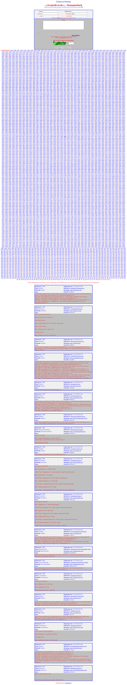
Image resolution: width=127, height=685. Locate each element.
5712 (27, 53)
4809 (37, 90)
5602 (34, 57)
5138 (20, 77)
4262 (61, 112)
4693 (65, 95)
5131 (44, 77)
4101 (120, 118)
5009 (92, 81)
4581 (78, 99)
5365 (106, 66)
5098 (34, 78)
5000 (123, 81)
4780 (13, 92)
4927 (3, 86)
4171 (3, 117)
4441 (65, 105)
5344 (54, 68)
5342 (61, 68)
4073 (92, 120)
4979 (72, 83)
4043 (72, 121)
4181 (92, 115)
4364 (82, 108)
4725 (78, 93)
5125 (65, 77)
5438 (103, 63)
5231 (72, 72)
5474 (103, 62)
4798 (75, 90)
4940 (82, 84)
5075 (113, 78)
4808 (41, 90)
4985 (51, 83)
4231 (44, 114)
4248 (109, 112)
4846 (34, 89)
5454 (47, 63)
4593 (37, 99)
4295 (72, 111)
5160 (68, 75)
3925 (106, 126)
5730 (89, 52)
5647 (3, 56)
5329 (106, 68)
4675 (3, 96)
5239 (44, 72)
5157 (78, 75)
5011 (85, 81)
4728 (68, 93)
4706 (20, 95)
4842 (47, 89)
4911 (58, 86)
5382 (47, 66)
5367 (99, 66)
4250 (103, 112)
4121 (51, 118)
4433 (92, 105)
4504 (96, 102)
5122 (75, 77)
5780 (42, 50)
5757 (121, 50)
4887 (17, 87)
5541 (120, 59)
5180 (123, 74)
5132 (41, 77)
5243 (30, 72)
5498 (20, 62)
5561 (51, 59)
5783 (32, 50)
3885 (120, 127)
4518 (47, 102)
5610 (6, 57)
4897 (106, 86)
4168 (13, 117)
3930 (89, 126)
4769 (51, 92)
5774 (63, 50)
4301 (51, 111)
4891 (3, 87)
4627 (44, 98)
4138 (116, 117)
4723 (85, 93)
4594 (34, 99)
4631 (30, 98)
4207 (3, 115)
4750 (116, 92)
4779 (17, 92)
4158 (47, 117)
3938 (61, 126)
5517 (78, 60)
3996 (109, 123)
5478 (89, 62)
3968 (82, 124)
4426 (116, 105)
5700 (68, 53)
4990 (34, 83)
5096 (41, 78)
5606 (20, 57)
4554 (47, 101)
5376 (68, 66)
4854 (6, 89)
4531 (3, 102)
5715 (17, 53)
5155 (85, 75)
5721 (120, 52)
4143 (99, 117)
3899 (72, 127)
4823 (113, 89)
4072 (96, 120)
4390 (116, 107)
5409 (78, 65)
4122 (47, 118)
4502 (103, 102)
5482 (75, 62)
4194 (47, 115)
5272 (54, 71)
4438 (75, 105)
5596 (54, 57)
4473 (78, 104)
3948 (27, 126)
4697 (51, 95)
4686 (89, 95)
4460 (123, 104)
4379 (30, 108)
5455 (44, 63)
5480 (82, 62)
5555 (72, 59)
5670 (47, 54)
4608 (109, 98)
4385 (10, 108)
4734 (47, 93)
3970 (75, 124)
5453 (51, 63)
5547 (99, 59)
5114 (103, 77)
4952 (41, 84)
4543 (85, 101)
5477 (92, 62)
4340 (41, 109)
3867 (58, 129)
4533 (120, 101)
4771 (44, 92)
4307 (30, 111)
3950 (20, 126)
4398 (89, 107)
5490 (47, 62)
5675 (30, 54)
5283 (17, 71)
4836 (68, 89)
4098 (6, 120)
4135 (3, 118)
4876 (54, 87)
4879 (44, 87)
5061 (37, 80)
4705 (23, 95)
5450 (61, 63)
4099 (3, 120)
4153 (65, 117)
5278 (34, 71)
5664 (68, 54)
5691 (99, 53)
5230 (75, 72)
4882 (34, 87)
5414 (61, 65)
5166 (47, 75)
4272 (27, 112)
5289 (120, 69)
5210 (20, 74)
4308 (27, 111)
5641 (23, 56)
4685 (92, 95)
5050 (75, 80)
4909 (65, 86)
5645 (10, 56)
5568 (27, 59)
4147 (85, 117)
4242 (6, 114)
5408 (82, 65)
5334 (89, 68)
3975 (58, 124)
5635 (44, 56)
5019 (58, 81)
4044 (68, 121)
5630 (61, 56)
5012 (82, 81)
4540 (96, 101)
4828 (96, 89)
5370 (89, 66)
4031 (113, 121)
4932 (109, 84)
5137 (23, 77)
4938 (89, 84)
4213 (106, 114)
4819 (3, 90)
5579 (113, 57)
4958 (20, 84)
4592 (41, 99)
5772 (70, 50)
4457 (10, 105)
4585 (65, 99)
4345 (23, 109)
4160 (41, 117)
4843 (44, 89)
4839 (58, 89)
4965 (120, 83)
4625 (51, 98)
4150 (75, 117)
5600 (41, 57)
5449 (65, 63)
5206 (34, 74)
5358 (6, 68)
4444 (54, 105)
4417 (23, 107)
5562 (47, 59)
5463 (17, 63)
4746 (6, 93)
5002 (116, 81)
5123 (72, 77)
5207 (30, 74)
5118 (89, 77)
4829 (92, 89)
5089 (65, 78)
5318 (20, 69)
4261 (65, 112)
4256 (82, 112)
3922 (116, 126)
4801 (65, 90)
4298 (61, 111)
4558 (34, 101)
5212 (13, 74)
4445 (51, 105)
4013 (51, 123)
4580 (82, 99)
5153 (92, 75)
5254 (116, 71)
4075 (85, 120)
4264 (54, 112)
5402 (103, 65)
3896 (82, 127)
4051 (44, 121)
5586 (89, 57)
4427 (113, 105)
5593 (65, 57)
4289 (92, 111)
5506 (116, 60)
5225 (92, 72)
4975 (85, 83)
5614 (116, 56)
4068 (109, 120)
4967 (113, 83)
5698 (75, 53)
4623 (58, 98)
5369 (92, 66)
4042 (75, 121)
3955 (3, 126)
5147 (113, 75)
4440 (68, 105)
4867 (85, 87)
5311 (44, 69)
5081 (92, 78)
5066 (20, 80)
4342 (34, 109)
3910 (34, 127)
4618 (75, 98)
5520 (68, 60)
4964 (123, 83)
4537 (106, 101)
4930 (116, 84)
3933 (78, 126)
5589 (78, 57)
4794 (89, 90)
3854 (103, 129)
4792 (96, 90)
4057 (23, 121)
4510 (75, 102)
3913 (23, 127)
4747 (3, 93)
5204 (41, 74)
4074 (89, 120)
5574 (6, 59)
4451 (30, 105)
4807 (44, 90)
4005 (78, 123)
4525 (23, 102)
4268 (41, 112)
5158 (75, 75)
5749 (24, 52)
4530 (6, 102)
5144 (123, 75)
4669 (23, 96)
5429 (10, 65)
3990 (6, 124)
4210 (116, 114)
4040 (82, 121)
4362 (89, 108)
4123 (44, 118)
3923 (113, 126)
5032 (13, 81)
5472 (109, 62)
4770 (47, 92)
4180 (96, 115)
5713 (23, 53)
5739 (58, 52)
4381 (23, 108)
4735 (44, 93)
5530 (34, 60)
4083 (58, 120)
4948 (54, 84)
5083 (85, 78)
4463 (113, 104)
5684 (123, 53)
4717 (106, 93)
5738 (62, 52)
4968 (109, 83)
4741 (23, 93)
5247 (17, 72)
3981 (37, 124)
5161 (65, 75)
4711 (3, 95)
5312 (41, 69)
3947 (30, 126)
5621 (92, 56)
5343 (58, 68)
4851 (17, 89)
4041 (78, 121)
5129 (51, 77)
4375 (44, 108)
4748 (123, 92)
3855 (99, 129)
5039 (113, 80)
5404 (96, 65)
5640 (27, 56)
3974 (61, 124)
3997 (106, 123)
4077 (78, 120)
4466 (103, 104)
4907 (72, 86)
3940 (54, 126)
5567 (30, 59)
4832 (82, 89)
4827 (99, 89)
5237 (51, 72)
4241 (10, 114)
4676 (123, 95)
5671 (44, 54)
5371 (85, 66)
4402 (75, 107)
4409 (51, 107)
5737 (65, 52)
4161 (37, 117)
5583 (99, 57)
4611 (99, 98)
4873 (65, 87)
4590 (47, 99)
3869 (51, 129)
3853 (106, 129)
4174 (116, 115)
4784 (123, 90)
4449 (37, 105)
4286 (103, 111)
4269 (37, 112)
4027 (3, 123)
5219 (113, 72)
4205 (10, 115)
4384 (13, 108)
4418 (20, 107)
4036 (96, 121)
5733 (79, 52)
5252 (123, 71)
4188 (68, 115)
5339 (72, 68)
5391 (17, 66)
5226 (89, 72)
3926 (103, 126)
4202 (20, 115)
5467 (3, 63)
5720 (123, 52)
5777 (52, 50)
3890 (103, 127)
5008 (96, 81)
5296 (96, 69)
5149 (106, 75)
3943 (44, 126)
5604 (27, 57)
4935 (99, 84)
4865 (92, 87)
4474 (75, 104)
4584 (68, 99)
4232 (41, 114)
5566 (34, 59)
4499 (113, 102)
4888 (13, 87)
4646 (103, 96)
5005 (106, 81)
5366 (103, 66)
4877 (51, 87)
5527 (44, 60)
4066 (116, 120)
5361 (120, 66)
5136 (27, 77)
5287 (3, 71)
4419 (17, 107)
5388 (27, 66)
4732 (54, 93)
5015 (72, 81)
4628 (41, 98)
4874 (61, 87)
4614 (89, 98)
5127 (58, 77)
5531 (30, 60)
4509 (78, 102)
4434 (89, 105)
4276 (13, 112)
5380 (54, 66)
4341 (37, 109)
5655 (99, 54)
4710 (6, 95)
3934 (75, 126)
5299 (85, 69)
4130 (20, 118)
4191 (58, 115)
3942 (47, 126)
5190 (89, 74)
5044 (96, 80)
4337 (51, 109)
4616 (82, 98)
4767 (58, 92)
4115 (72, 118)
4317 (120, 109)
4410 (47, 107)
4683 (99, 95)
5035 (3, 81)
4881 (37, 87)
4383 (17, 108)
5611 (3, 57)
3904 (54, 127)
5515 (85, 60)
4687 (85, 95)
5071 (3, 80)
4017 (37, 123)
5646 (6, 56)
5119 (85, 77)
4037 (92, 121)
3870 (47, 129)
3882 (6, 129)
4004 (82, 123)
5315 (30, 69)
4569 (120, 99)
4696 (54, 95)
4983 (58, 83)
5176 (13, 75)
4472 (82, 104)
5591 (72, 57)
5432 (123, 63)
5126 (61, 77)
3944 (41, 126)
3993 (120, 123)
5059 (44, 80)
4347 (17, 109)
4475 (72, 104)
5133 (37, 77)
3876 (27, 129)
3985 (23, 124)
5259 (99, 71)
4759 (85, 92)
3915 (17, 127)
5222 (103, 72)
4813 (23, 90)
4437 (78, 105)
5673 (37, 54)
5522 (61, 60)
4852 (13, 89)
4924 (13, 86)
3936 (68, 126)
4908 (68, 86)
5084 (82, 78)
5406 (89, 65)
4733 (51, 93)
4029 (120, 121)
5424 (27, 65)
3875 (30, 129)
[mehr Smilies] (75, 35)
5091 (58, 78)
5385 (37, 66)
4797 (78, 90)
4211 (113, 114)
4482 (47, 104)
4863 (99, 87)
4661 (51, 96)
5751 (17, 52)
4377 (37, 108)
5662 (75, 54)
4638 (6, 98)
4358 (103, 108)
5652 (109, 54)
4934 (103, 84)
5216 (123, 72)
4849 (23, 89)
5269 (65, 71)
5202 (47, 74)
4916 (41, 86)
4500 (109, 102)
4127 (30, 118)
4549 (65, 101)
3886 (116, 127)
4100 (123, 118)
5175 (17, 75)
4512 (68, 102)
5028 (27, 81)
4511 (72, 102)
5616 (109, 56)
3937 (65, 126)
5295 (99, 69)
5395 (3, 66)
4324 (96, 109)
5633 (51, 56)
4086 (47, 120)
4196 (41, 115)
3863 (72, 129)
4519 (44, 102)
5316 (27, 69)
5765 (94, 50)
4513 (65, 102)
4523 (30, 102)
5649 (120, 54)
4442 (61, 105)
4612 (96, 98)
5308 (54, 69)
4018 (34, 123)
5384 (41, 66)
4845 (37, 89)
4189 (65, 115)
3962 (103, 124)
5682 (6, 54)
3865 (65, 129)
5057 (51, 80)
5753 (10, 52)
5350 (34, 68)
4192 (54, 115)
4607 (113, 98)
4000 (96, 123)
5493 (37, 62)
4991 (30, 83)
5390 (20, 66)
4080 (68, 120)
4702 (34, 95)
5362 (116, 66)
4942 (75, 84)
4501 (106, 102)
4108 (96, 118)
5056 (54, 80)
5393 (10, 66)
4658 (61, 96)
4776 (27, 92)
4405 (65, 107)
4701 (37, 95)
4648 (96, 96)
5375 (72, 66)
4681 (106, 95)
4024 (13, 123)
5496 (27, 62)
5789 (11, 50)
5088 (68, 78)
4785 (120, 90)
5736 (68, 52)
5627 (72, 56)
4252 (96, 112)
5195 (72, 74)
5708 (41, 53)
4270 (34, 112)
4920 (27, 86)
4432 (96, 105)
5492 (41, 62)
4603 (3, 99)
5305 (65, 69)
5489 (51, 62)
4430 (103, 105)
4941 (78, 84)
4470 (89, 104)
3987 (17, 124)
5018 (61, 81)
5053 (65, 80)
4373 (51, 108)
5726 (103, 52)
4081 (65, 120)
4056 (27, 121)
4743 (17, 93)
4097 (10, 120)
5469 (120, 62)
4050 (47, 121)
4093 (23, 120)
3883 (3, 129)
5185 (106, 74)
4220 (82, 114)
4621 (65, 98)
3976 (54, 124)
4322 (103, 109)
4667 (30, 96)
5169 (37, 75)
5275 (44, 71)
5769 (80, 50)
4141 (106, 117)
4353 (120, 108)
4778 (20, 92)
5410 (75, 65)
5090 (61, 78)
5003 (113, 81)
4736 (41, 93)
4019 (30, 123)
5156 (82, 75)
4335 (58, 109)
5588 (82, 57)
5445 (78, 63)
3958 (116, 124)
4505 (92, 102)
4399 (85, 107)
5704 (54, 53)
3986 (20, 124)
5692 (96, 53)
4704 (27, 95)
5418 (47, 65)
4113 (78, 118)
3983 (30, 124)
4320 (109, 109)
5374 (75, 66)
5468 (123, 62)
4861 (106, 87)
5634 (47, 56)
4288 (96, 111)
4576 (96, 99)
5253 (120, 71)
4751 (113, 92)
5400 (109, 65)
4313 (10, 111)
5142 (6, 77)
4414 (34, 107)
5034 (6, 81)
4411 (44, 107)
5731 (86, 52)
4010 (61, 123)
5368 (96, 66)
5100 (27, 78)
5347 (44, 68)
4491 (17, 104)
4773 (37, 92)
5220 (109, 72)
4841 (51, 89)
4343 (30, 109)
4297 (65, 111)
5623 (85, 56)
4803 (58, 90)
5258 (103, 71)
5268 (68, 71)
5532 (27, 60)
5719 (3, 53)
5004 (109, 81)
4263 (58, 112)
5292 (109, 69)
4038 (89, 121)
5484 (68, 62)
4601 (10, 99)
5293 (106, 69)
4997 (10, 83)
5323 (3, 69)
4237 (23, 114)
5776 (56, 50)
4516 (54, 102)
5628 (68, 56)
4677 (120, 95)
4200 (27, 115)
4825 (106, 89)
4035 (99, 121)
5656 (96, 54)
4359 (99, 108)
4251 (99, 112)
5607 (17, 57)
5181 (120, 74)
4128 (27, 118)
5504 (123, 60)
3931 (85, 126)
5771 (73, 50)
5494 (34, 62)
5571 (17, 59)
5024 (41, 81)
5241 (37, 72)
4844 (41, 89)
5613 (120, 56)
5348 (41, 68)
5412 (68, 65)
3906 (47, 127)
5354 (20, 68)
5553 (78, 59)
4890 (6, 87)
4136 (123, 117)
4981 (65, 83)
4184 (82, 115)
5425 (23, 65)
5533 (23, 60)
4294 (75, 111)
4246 (116, 112)
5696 (82, 53)
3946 (34, 126)
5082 (89, 78)
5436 (109, 63)
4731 (58, 93)
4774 (34, 92)
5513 (92, 60)
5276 (41, 71)
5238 (47, 72)
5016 (68, 81)
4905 (78, 86)
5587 (85, 57)
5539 (3, 60)
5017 (65, 81)
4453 (23, 105)
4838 (61, 89)
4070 (103, 120)
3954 (6, 126)
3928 (96, 126)
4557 (37, 101)
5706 (47, 53)
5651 (113, 54)
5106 (6, 78)
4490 (20, 104)
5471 (113, 62)
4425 (120, 105)
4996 (13, 83)
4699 (44, 95)
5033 (10, 81)
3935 (72, 126)
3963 (99, 124)
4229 (51, 114)
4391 (113, 107)
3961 (106, 124)
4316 (123, 109)
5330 (103, 68)
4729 (65, 93)
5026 (34, 81)
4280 (123, 111)
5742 (48, 52)
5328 (109, 68)
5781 (39, 50)
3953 (10, 126)
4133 (10, 118)
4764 (68, 92)
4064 (123, 120)
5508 (109, 60)
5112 (109, 77)
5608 (13, 57)
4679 (113, 95)
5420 (41, 65)
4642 (116, 96)
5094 (47, 78)
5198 (61, 74)
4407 (58, 107)
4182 (89, 115)
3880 (13, 129)
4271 (30, 112)
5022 (47, 81)
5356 (13, 68)
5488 (54, 62)
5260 (96, 71)
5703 (58, 53)
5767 (87, 50)
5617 (106, 56)
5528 (41, 60)
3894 (89, 127)
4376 (41, 108)
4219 (85, 114)
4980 (68, 83)
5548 (96, 59)
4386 (6, 108)
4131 (17, 118)
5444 (82, 63)
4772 (41, 92)
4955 (30, 84)
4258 (75, 112)
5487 (58, 62)
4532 (123, 101)
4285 (106, 111)
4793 (92, 90)
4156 (54, 117)
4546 (75, 101)
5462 (20, 63)
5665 (65, 54)
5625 (78, 56)
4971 (99, 83)
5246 (20, 72)
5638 (34, 56)
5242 (34, 72)
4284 (109, 111)
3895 (85, 127)
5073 (120, 78)
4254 (89, 112)
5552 (82, 59)
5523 (58, 60)
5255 (113, 71)
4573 (106, 99)
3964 (96, 124)
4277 (10, 112)
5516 (82, 60)
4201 (23, 115)
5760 (111, 50)
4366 (75, 108)
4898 (103, 86)
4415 (30, 107)
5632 (54, 56)
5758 (118, 50)
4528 (13, 102)
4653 (78, 96)
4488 (27, 104)
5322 (6, 69)
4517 (51, 102)
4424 (123, 105)
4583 (72, 99)
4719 (99, 93)
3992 (123, 123)
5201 (51, 74)
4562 (20, 101)
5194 (75, 74)
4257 (78, 112)
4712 (123, 93)
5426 (20, 65)
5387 (30, 66)
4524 (27, 102)
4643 (113, 96)
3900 (68, 127)
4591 (44, 99)
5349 (37, 68)
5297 (92, 69)
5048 (82, 80)
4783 (3, 92)
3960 (109, 124)
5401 (106, 65)
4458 (6, 105)
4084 (54, 120)
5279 (30, 71)
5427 (17, 65)
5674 (34, 54)
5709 (37, 53)
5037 (120, 80)
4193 (51, 115)
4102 (116, 118)
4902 (89, 86)
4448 (41, 105)
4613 (92, 98)
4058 (20, 121)
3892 (96, 127)
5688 (109, 53)
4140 (109, 117)
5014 (75, 81)
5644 (13, 56)
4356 (109, 108)
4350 (6, 109)
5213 (10, 74)
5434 (116, 63)
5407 (85, 65)
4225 (65, 114)
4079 (72, 120)
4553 (51, 101)
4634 (20, 98)
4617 (78, 98)
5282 (20, 71)
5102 (20, 78)
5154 (89, 75)
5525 (51, 60)
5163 (58, 75)
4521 (37, 102)
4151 (72, 117)
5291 (113, 69)
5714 (20, 53)
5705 (51, 53)
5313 (37, 69)
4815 (17, 90)
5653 (106, 54)
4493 (10, 104)
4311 (17, 111)
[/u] (66, 37)
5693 (92, 53)
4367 (72, 108)
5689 (106, 53)
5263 (85, 71)
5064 (27, 80)
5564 (41, 59)
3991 (3, 124)
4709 (10, 95)
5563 (44, 59)
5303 (72, 69)
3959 (113, 124)
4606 (116, 98)
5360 (123, 66)
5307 (58, 69)
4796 (82, 90)
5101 (23, 78)
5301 (78, 69)
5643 (17, 56)
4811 (30, 90)
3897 (78, 127)
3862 (75, 129)
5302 (75, 69)
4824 (109, 89)
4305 (37, 111)
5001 (120, 81)
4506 (89, 102)
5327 (113, 68)
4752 (109, 92)
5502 (6, 62)
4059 (17, 121)
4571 (113, 99)
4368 (68, 108)
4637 (10, 98)
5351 (30, 68)
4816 (13, 90)
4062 (6, 121)
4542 (89, 101)
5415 (58, 65)
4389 (120, 107)
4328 (82, 109)
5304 (68, 69)
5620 (96, 56)
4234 (34, 114)
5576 (123, 57)
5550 (89, 59)
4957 (23, 84)
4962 (6, 84)
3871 (44, 129)
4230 (47, 114)
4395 (99, 107)
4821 (120, 89)
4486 (34, 104)
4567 (3, 101)
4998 (6, 83)
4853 (10, 89)
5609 (10, 57)
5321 (10, 69)
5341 (65, 68)
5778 (49, 50)
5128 (54, 77)
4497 (120, 102)
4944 (68, 84)
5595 (58, 57)
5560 (54, 59)
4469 (92, 104)
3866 (61, 129)
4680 (109, 95)
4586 (61, 99)
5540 (123, 59)
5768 (83, 50)
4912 (54, 86)
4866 (89, 87)
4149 (78, 117)
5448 (68, 63)
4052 (41, 121)
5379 (58, 66)
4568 (123, 99)
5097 (37, 78)
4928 (123, 84)
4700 (41, 95)
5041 (106, 80)
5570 (20, 59)
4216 (96, 114)
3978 (47, 124)
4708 (13, 95)
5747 (31, 52)
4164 (27, 117)
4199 (30, 115)
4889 (10, 87)
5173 (23, 75)
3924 (109, 126)
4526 (20, 102)
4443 (58, 105)
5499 (17, 62)
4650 (89, 96)
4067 (113, 120)
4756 (96, 92)
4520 (41, 102)
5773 (66, 50)
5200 (54, 74)
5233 (65, 72)
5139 (17, 77)
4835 (72, 89)
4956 (27, 84)
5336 (82, 68)
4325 (92, 109)
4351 (3, 109)
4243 (3, 114)
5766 (90, 50)
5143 (3, 77)
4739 (30, 93)
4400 (82, 107)
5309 (51, 69)
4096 (13, 120)
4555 (44, 101)
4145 (92, 117)
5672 (41, 54)
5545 (106, 59)
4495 (3, 104)
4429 (106, 105)
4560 (27, 101)
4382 (20, 108)
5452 (54, 63)
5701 (65, 53)
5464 (13, 63)
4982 (61, 83)
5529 (37, 60)
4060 (13, 121)
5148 (109, 75)
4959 (17, 84)
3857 (92, 129)
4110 (89, 118)
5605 (23, 57)
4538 (103, 101)
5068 (13, 80)
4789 (106, 90)
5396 (123, 65)
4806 (47, 90)
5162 (61, 75)
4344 (27, 109)
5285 (10, 71)
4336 (54, 109)
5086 (75, 78)
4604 (123, 98)
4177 (106, 115)
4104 (109, 118)
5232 (68, 72)
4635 (17, 98)
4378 (34, 108)
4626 (47, 98)
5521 (65, 60)
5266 (75, 71)
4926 (6, 86)
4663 (44, 96)
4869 (78, 87)
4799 (72, 90)
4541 (92, 101)
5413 (65, 65)
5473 (106, 62)
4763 (72, 92)
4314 (6, 111)
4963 (3, 84)
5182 (116, 74)
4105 (106, 118)
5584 (96, 57)
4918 (34, 86)
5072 (123, 78)
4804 (54, 90)
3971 (72, 124)
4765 (65, 92)
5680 (13, 54)
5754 (6, 52)
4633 (23, 98)
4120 (54, 118)
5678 (20, 54)
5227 (85, 72)
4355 (113, 108)
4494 (6, 104)
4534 (116, 101)
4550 (61, 101)
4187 (72, 115)
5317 (23, 69)
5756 (125, 50)
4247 (113, 112)
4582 (75, 99)
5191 (85, 74)
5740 (55, 52)
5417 (51, 65)
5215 (3, 74)
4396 (96, 107)
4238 (20, 114)
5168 (41, 75)
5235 (58, 72)
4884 (27, 87)
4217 (92, 114)
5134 (34, 77)
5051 (72, 80)
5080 (96, 78)
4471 (85, 104)
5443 (85, 63)
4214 (103, 114)
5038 (116, 80)
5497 (23, 62)
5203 (44, 74)
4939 (85, 84)
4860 (109, 87)
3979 (44, 124)
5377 (65, 66)
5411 (72, 65)
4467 (99, 104)
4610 (103, 98)
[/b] (58, 37)
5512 (96, 60)
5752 (13, 52)
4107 (99, 118)
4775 (30, 92)
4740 (27, 93)
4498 (116, 102)
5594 (61, 57)
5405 (92, 65)
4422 (6, 107)
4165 (23, 117)
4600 (13, 99)
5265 (78, 71)
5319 (17, 69)
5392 (13, 66)
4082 (61, 120)
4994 (20, 83)
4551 (58, 101)
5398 (116, 65)
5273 (51, 71)
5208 (27, 74)
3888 (109, 127)
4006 (75, 123)
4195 (44, 115)
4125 (37, 118)
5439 (99, 63)
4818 (6, 90)
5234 (61, 72)
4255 (85, 112)
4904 (82, 86)
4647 (99, 96)
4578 (89, 99)
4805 (51, 90)
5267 (72, 71)
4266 (47, 112)
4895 (113, 86)
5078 (103, 78)
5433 (120, 63)
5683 (3, 54)
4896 (109, 86)
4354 (116, 108)
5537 (10, 60)
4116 (68, 118)
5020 (54, 81)
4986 (47, 83)
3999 (99, 123)
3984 (27, 124)
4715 (113, 93)
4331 (72, 109)
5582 (103, 57)
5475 (99, 62)
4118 (61, 118)
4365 (78, 108)
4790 (103, 90)
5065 (23, 80)
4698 (47, 95)
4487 (30, 104)
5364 (109, 66)
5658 (89, 54)
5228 (82, 72)
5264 (82, 71)
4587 (58, 99)
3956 (123, 124)
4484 (41, 104)
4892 (123, 86)
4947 (58, 84)
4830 (89, 89)
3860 (82, 129)
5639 (30, 56)
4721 (92, 93)
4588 (54, 99)
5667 (58, 54)
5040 (109, 80)
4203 (17, 115)
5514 (89, 60)
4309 (23, 111)
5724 (110, 52)
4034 (103, 121)
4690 (75, 95)
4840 (54, 89)
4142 (103, 117)
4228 (54, 114)
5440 (96, 63)
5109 (120, 77)
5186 (103, 74)
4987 (44, 83)
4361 (92, 108)
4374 (47, 108)
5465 (10, 63)
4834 (75, 89)
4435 (85, 105)
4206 (6, 115)
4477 (65, 104)
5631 (58, 56)
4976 (82, 83)
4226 (61, 114)
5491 (44, 62)
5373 (78, 66)
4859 (113, 87)
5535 (17, 60)
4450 (34, 105)
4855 (3, 89)
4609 (106, 98)
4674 (6, 96)
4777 (23, 92)
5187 (99, 74)
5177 (10, 75)
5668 (54, 54)
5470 (116, 62)
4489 (23, 104)
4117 (65, 118)
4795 (85, 90)
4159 (44, 117)
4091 (30, 120)
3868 (54, 129)
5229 (78, 72)
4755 (99, 92)
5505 (120, 60)
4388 (123, 107)
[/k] (71, 37)
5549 (92, 59)
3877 (23, 129)
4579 (85, 99)
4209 (120, 114)
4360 (96, 108)
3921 (120, 126)
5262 (89, 71)
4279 (3, 112)
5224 (96, 72)
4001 (92, 123)
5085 (78, 78)
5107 (3, 78)
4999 (3, 83)
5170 (34, 75)
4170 (6, 117)
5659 (85, 54)
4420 (13, 107)
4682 (103, 95)
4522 (34, 102)
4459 (3, 105)
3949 (23, 126)
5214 (6, 74)
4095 (17, 120)
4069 (106, 120)
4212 (109, 114)
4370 (61, 108)
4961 (10, 84)
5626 (75, 56)
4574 (103, 99)
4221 (78, 114)
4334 (61, 109)
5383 (44, 66)
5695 (85, 53)
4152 (68, 117)
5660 (82, 54)
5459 (30, 63)
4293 (78, 111)
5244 (27, 72)
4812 (27, 90)
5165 (51, 75)
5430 (6, 65)
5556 (68, 59)
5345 (51, 68)
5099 (30, 78)
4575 (99, 99)
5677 (23, 54)
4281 (120, 111)
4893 (120, 86)
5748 (27, 52)
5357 (10, 68)
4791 (99, 90)
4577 (92, 99)
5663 (72, 54)
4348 (13, 109)
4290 (89, 111)
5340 (68, 68)
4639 (3, 98)
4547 (72, 101)
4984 (54, 83)
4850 (20, 89)
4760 (82, 92)
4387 (3, 108)
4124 (41, 118)
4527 (17, 102)
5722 (117, 52)
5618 (103, 56)
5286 (6, 71)
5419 (44, 65)
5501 (10, 62)
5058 (47, 80)
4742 (20, 93)
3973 (65, 124)
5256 (109, 71)
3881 (10, 129)
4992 (27, 83)
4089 (37, 120)
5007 (99, 81)
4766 (61, 92)
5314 (34, 69)
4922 (20, 86)
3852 (109, 129)
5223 (99, 72)
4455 (17, 105)
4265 (51, 112)
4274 (20, 112)
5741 (51, 52)
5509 (106, 60)
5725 (106, 52)
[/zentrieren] (74, 36)
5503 (3, 62)
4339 (44, 109)
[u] (60, 37)
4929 (120, 84)
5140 (13, 77)
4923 (17, 86)
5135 (30, 77)
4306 (34, 111)
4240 (13, 114)
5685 (120, 53)
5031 (17, 81)
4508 (82, 102)
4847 (30, 89)
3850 (116, 129)
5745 (37, 52)
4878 (47, 87)
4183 (85, 115)
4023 (17, 123)
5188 (96, 74)
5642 (20, 56)
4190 (61, 115)
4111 (85, 118)
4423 (3, 107)
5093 (51, 78)
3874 (34, 129)
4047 (58, 121)
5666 (61, 54)
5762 (104, 50)
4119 (58, 118)
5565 (37, 59)
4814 (20, 90)
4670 (20, 96)
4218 (89, 114)
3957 (120, 124)
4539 (99, 101)
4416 (27, 107)
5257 (106, 71)
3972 (68, 124)
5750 (20, 52)
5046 (89, 80)
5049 (78, 80)
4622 (61, 98)
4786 (116, 90)
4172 (123, 115)
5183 (113, 74)
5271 (58, 71)
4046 (61, 121)
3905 (51, 127)
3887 (113, 127)
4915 (44, 86)
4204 (13, 115)
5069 (10, 80)
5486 (61, 62)
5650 (116, 54)
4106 (103, 118)
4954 (34, 84)
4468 (96, 104)
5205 (37, 74)
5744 (41, 52)
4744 (13, 93)
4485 (37, 104)
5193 (78, 74)
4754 (103, 92)
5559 (58, 59)
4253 (92, 112)
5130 (47, 77)
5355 (17, 68)
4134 (6, 118)
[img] (52, 36)
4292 (82, 111)
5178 (6, 75)
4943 (72, 84)
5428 (13, 65)
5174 (20, 75)
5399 (113, 65)
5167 (44, 75)
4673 (10, 96)
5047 (85, 80)
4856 (123, 87)
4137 (120, 117)
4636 (13, 98)
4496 (123, 102)
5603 (30, 57)
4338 (47, 109)
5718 (6, 53)
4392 (109, 107)
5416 (54, 65)
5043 (99, 80)
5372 (82, 66)
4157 (51, 117)
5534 (20, 60)
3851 (113, 129)
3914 (20, 127)
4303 (44, 111)
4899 (99, 86)
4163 (30, 117)
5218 (116, 72)
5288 (123, 69)
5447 (72, 63)
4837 (65, 89)
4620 (68, 98)
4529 (10, 102)
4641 (120, 96)
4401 (78, 107)
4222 (75, 114)
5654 (103, 54)
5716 (13, 53)
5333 (92, 68)
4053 (37, 121)
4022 (20, 123)
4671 (17, 96)
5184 (109, 74)
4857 (120, 87)
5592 (68, 57)
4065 (120, 120)
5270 (61, 71)
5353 (23, 68)
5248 (13, 72)
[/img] (60, 36)
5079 (99, 78)
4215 (99, 114)
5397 (120, 65)
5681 (10, 54)
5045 (92, 80)
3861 (78, 129)
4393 (106, 107)
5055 (58, 80)
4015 (44, 123)
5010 (89, 81)
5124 (68, 77)
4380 (27, 108)
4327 (85, 109)
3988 (13, 124)
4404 (68, 107)
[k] (68, 37)
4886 (20, 87)
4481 (51, 104)
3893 (92, 127)
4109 (92, 118)
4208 (123, 114)
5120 (82, 77)
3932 (82, 126)
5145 (120, 75)
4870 (75, 87)
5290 (116, 69)
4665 (37, 96)
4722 (89, 93)
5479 (85, 62)
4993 (23, 83)
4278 (6, 112)
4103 (113, 118)
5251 (3, 72)
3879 (17, 129)
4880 (41, 87)
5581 (106, 57)
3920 (123, 126)
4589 (51, 99)
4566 (6, 101)
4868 (82, 87)
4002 (89, 123)
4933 (106, 84)
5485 (65, 62)
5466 (6, 63)
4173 (120, 115)
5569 (23, 59)
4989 (37, 83)
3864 (68, 129)
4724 (82, 93)
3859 (85, 129)
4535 (113, 101)
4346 (20, 109)
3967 (85, 124)
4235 (30, 114)
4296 (68, 111)
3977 (51, 124)
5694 (89, 53)
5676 (27, 54)
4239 (17, 114)
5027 (30, 81)
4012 (54, 123)
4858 (116, 87)
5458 (34, 63)
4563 (17, 101)
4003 (85, 123)
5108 (123, 77)
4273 (23, 112)
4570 (116, 99)
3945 (37, 126)
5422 (34, 65)
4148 (82, 117)
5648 (123, 54)
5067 (17, 80)
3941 (51, 126)
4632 (27, 98)
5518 (75, 60)
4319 (113, 109)
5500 (13, 62)
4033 (106, 121)
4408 (54, 107)
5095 (44, 78)
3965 (92, 124)
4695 (58, 95)
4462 (116, 104)
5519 (72, 60)
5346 (47, 68)
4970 (103, 83)
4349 (10, 109)
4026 (6, 123)
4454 (20, 105)
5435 (113, 63)
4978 (75, 83)
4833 (78, 89)
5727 (99, 52)
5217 (120, 72)
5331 (99, 68)
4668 (27, 96)
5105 (10, 78)
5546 (103, 59)
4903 (85, 86)
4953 (37, 84)
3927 (99, 126)
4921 (23, 86)
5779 (45, 50)
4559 (30, 101)
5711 (30, 53)
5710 (34, 53)
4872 (68, 87)
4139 (113, 117)
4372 (54, 108)
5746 (34, 52)
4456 (13, 105)
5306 (61, 69)
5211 (17, 74)
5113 (106, 77)
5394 (6, 66)
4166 (20, 117)
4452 (27, 105)
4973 (92, 83)
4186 (75, 115)
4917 (37, 86)
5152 (96, 75)
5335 (85, 68)
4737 (37, 93)
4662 (47, 96)
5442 (89, 63)
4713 (120, 93)
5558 (61, 59)
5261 (92, 71)
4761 (78, 92)
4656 (68, 96)
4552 (54, 101)
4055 (30, 121)
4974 (89, 83)
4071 (99, 120)
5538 (6, 60)
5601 (37, 57)
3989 (10, 124)
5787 (18, 50)
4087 (44, 120)
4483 (44, 104)
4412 (41, 107)
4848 (27, 89)
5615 (113, 56)
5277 (37, 71)
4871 (72, 87)
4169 (10, 117)
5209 (23, 74)
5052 (68, 80)
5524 (54, 60)
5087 (72, 78)
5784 (28, 50)
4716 (109, 93)
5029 (23, 81)
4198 (34, 115)
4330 (75, 109)
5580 (109, 57)
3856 (96, 129)
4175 (113, 115)
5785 (25, 50)
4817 (10, 90)
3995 (113, 123)
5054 (61, 80)
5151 (99, 75)
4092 (27, 120)
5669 (51, 54)
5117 (92, 77)
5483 (72, 62)
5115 (99, 77)
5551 (85, 59)
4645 (106, 96)
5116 (96, 77)
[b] (55, 37)
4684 (96, 95)
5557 (65, 59)
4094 (20, 120)
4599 (17, 99)
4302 (47, 111)
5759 (114, 50)
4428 (109, 105)
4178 (103, 115)
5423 (30, 65)
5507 (113, 60)
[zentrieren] (64, 36)
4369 (65, 108)
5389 (23, 66)
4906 (75, 86)
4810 (34, 90)
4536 (109, 101)
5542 (116, 59)
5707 (44, 53)
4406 (61, 107)
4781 (10, 92)
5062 (34, 80)
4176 (109, 115)
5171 (30, 75)
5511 (99, 60)
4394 (103, 107)
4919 (30, 86)
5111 (113, 77)
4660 (54, 96)
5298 (89, 69)
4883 (30, 87)
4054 (34, 121)
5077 (106, 78)
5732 (82, 52)
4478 (61, 104)
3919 (3, 127)
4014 (47, 123)
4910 (61, 86)
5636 (41, 56)
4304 (41, 111)
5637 (37, 56)
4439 (72, 105)
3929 (92, 126)
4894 (116, 86)
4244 (123, 112)
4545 (78, 101)
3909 (37, 127)
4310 (20, 111)
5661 (78, 54)
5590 (75, 57)
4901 (92, 86)
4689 (78, 95)
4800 (68, 90)
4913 (51, 86)
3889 (106, 127)
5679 (17, 54)
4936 (96, 84)
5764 (97, 50)
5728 (96, 52)
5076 (109, 78)
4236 (27, 114)
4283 (113, 111)
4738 (34, 93)
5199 (58, 74)
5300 (82, 69)
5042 (103, 80)
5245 (23, 72)
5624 (82, 56)
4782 (6, 92)
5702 (61, 53)
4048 (54, 121)
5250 (6, 72)
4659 (58, 96)
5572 (13, 59)
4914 (47, 86)
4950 (47, 84)
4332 (68, 109)
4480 (54, 104)
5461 (23, 63)
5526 (47, 60)
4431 (99, 105)
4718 (103, 93)
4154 (61, 117)
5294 (103, 69)
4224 (68, 114)
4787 (113, 90)
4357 (106, 108)
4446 (47, 105)
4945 (65, 84)
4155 (58, 117)
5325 (120, 68)
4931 (113, 84)
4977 (78, 83)
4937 (92, 84)
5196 (68, 74)
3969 (78, 124)
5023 (44, 81)
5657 (92, 54)
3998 (103, 123)
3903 (58, 127)
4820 (123, 89)
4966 (116, 83)
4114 (75, 118)
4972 (96, 83)
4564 (13, 101)
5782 (35, 50)
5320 (13, 69)
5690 (103, 53)
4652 (82, 96)
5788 (14, 50)
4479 (58, 104)
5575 (3, 59)
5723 (113, 52)
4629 (37, 98)
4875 (58, 87)
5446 (75, 63)
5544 (109, 59)
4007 (72, 123)
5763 (100, 50)
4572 (109, 99)
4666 (34, 96)
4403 (72, 107)
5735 (72, 52)
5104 (13, 78)
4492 (13, 104)
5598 (47, 57)
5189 (92, 74)
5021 (51, 81)
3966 (89, 124)
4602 (6, 99)
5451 (58, 63)
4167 (17, 117)
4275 (17, 112)
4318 (116, 109)
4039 (85, 121)
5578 (116, 57)
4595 (30, 99)
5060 (41, 80)
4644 (109, 96)
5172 (27, 75)
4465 (106, 104)
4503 (99, 102)
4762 (75, 92)
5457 (37, 63)
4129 (23, 118)
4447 (44, 105)
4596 (27, 99)
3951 (17, 126)
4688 (82, 95)
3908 (41, 127)
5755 (3, 52)
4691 (72, 95)
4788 (109, 90)
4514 (61, 102)
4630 (34, 98)
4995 (17, 83)
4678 (116, 95)
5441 (92, 63)
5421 (37, 65)
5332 (96, 68)
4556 (41, 101)
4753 (106, 92)
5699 (72, 53)
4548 (68, 101)
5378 (61, 66)
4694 (61, 95)
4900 (96, 86)
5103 (17, 78)
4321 (106, 109)
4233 (37, 114)
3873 (37, 129)
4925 (10, 86)
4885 (23, 87)
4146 (89, 117)
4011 (58, 123)
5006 (103, 81)
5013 (78, 81)
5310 (47, 69)
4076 (82, 120)
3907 (44, 127)
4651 (85, 96)
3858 (89, 129)
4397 (92, 107)
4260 (68, 112)
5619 (99, 56)
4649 (92, 96)
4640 (123, 96)
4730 (61, 93)
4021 (23, 123)
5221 (106, 72)
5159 (72, 75)
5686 (116, 53)
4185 (78, 115)
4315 (3, 111)
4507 (85, 102)
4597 (23, 99)
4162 (34, 117)
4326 (89, 109)
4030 (116, 121)
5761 (107, 50)
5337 (78, 68)
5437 (106, 63)
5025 (37, 81)
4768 (54, 92)
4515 (58, 102)
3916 (13, 127)
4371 (58, 108)
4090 (34, 120)
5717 (10, 53)
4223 (72, 114)
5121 (78, 77)
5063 (30, 80)
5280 (27, 71)
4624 (54, 98)
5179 (3, 75)
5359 (3, 68)
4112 (82, 118)
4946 (61, 84)
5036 (123, 80)
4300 (54, 111)
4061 (10, 121)
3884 (123, 127)
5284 (13, 71)
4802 (61, 90)
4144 (96, 117)
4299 (58, 111)
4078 (75, 120)
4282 (116, 111)
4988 (41, 83)
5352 (27, 68)
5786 (21, 50)
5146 (116, 75)
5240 (41, 72)
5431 (3, 65)
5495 (30, 62)
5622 (89, 56)
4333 (65, 109)
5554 (75, 59)
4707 (17, 95)
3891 (99, 127)
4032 (109, 121)
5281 (23, 71)
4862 (103, 87)
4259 (72, 112)
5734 (75, 52)
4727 (72, 93)
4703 (30, 95)
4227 (58, 114)
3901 (65, 127)
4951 (44, 84)
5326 (116, 68)
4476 (68, 104)
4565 (10, 101)
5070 (6, 80)
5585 (92, 57)
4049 (51, 121)
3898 (75, 127)
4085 (51, 120)
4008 (68, 123)
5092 (54, 78)
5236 (54, 72)
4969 (106, 83)
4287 (99, 111)
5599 (44, 57)
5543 (113, 59)
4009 (65, 123)
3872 (41, 129)
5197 (65, 74)
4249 (106, 112)
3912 (27, 127)
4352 (123, 108)
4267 (44, 112)
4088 (41, 120)
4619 (72, 98)
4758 (89, 92)
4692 (68, 95)
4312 (13, 111)
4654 (75, 96)
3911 (30, 127)
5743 (44, 52)
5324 (123, 68)
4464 (109, 104)
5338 (75, 68)
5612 (123, 56)
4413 (37, 107)
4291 (85, 111)
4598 (20, 99)
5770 (76, 50)
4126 (34, 118)
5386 (34, 66)
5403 (99, 65)
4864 (96, 87)
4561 (23, 101)
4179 (99, 115)
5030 (20, 81)
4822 (116, 89)
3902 (61, 127)
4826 (103, 89)
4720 (96, 93)
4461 (120, 104)
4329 (78, 109)
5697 (78, 53)
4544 (82, 101)
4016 (41, 123)
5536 (13, 60)
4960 (13, 84)
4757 (92, 92)
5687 (113, 53)
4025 (10, 123)
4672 (13, 96)
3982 (34, 124)
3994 (116, 123)
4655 (72, 96)
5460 (27, 63)
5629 (65, 56)
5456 (41, 63)
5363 (113, 66)
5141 (10, 77)
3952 (13, 126)
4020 (27, 123)
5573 (10, 59)
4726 (75, 93)
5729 (92, 52)
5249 (10, 72)
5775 (59, 50)
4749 (120, 92)
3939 (58, 126)
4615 (85, 98)
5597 (51, 57)
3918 (6, 127)
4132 (13, 118)
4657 (65, 96)
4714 (116, 93)
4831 (85, 89)
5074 (116, 78)
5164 (54, 75)
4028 (123, 121)
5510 (103, 60)
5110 (116, 77)
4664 (41, 96)
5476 (96, 62)
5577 (120, 57)
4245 (120, 112)
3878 (20, 129)
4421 (10, 107)
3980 (41, 124)
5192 (82, 74)
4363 (85, 108)
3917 (10, 127)
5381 (51, 66)
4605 (120, 98)
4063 (3, 121)
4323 (99, 109)
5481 (78, 62)
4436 (82, 105)
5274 (47, 71)
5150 (103, 75)
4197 (37, 115)
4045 (65, 121)
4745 (10, 93)
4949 (51, 84)
